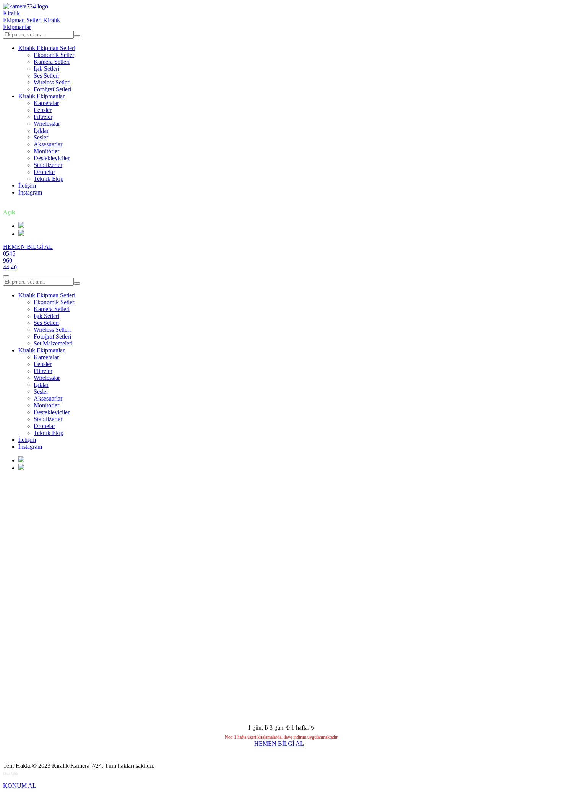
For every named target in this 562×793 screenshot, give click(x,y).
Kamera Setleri (52, 61)
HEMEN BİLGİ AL (28, 246)
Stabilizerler (48, 165)
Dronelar (44, 172)
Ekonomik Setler (54, 55)
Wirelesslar (47, 123)
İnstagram (30, 192)
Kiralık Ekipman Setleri (46, 48)
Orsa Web (10, 773)
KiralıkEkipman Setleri (22, 16)
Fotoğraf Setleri (52, 89)
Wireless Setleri (52, 82)
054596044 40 (10, 260)
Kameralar (46, 103)
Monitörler (46, 151)
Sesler (41, 137)
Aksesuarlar (48, 144)
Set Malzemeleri (53, 343)
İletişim (27, 185)
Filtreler (43, 117)
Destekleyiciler (52, 158)
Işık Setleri (46, 68)
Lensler (43, 110)
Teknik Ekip (48, 178)
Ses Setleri (46, 75)
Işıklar (41, 130)
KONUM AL (19, 785)
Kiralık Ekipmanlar (41, 96)
